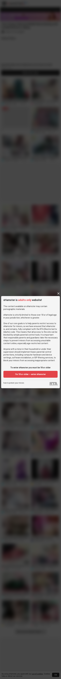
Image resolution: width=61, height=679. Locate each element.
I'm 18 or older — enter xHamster (30, 374)
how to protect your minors (13, 383)
